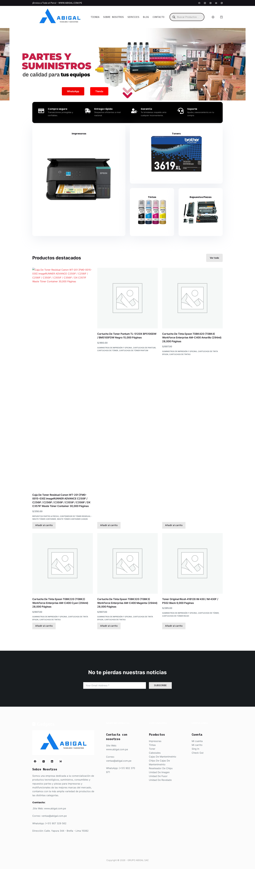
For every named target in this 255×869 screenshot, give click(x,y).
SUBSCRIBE (160, 685)
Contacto (158, 17)
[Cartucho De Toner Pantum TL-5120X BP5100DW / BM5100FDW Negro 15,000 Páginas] (127, 298)
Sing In (195, 748)
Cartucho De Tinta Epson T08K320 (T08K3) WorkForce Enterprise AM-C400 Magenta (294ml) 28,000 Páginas (127, 603)
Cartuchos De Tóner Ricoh (175, 616)
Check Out (197, 752)
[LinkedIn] (52, 761)
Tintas (152, 197)
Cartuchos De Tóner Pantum (133, 350)
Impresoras (79, 133)
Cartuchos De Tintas (180, 354)
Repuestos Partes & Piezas (45, 516)
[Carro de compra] (221, 17)
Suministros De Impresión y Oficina (114, 348)
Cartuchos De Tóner (107, 350)
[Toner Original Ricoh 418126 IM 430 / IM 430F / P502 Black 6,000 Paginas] (192, 563)
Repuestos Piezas (200, 197)
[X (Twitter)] (205, 3)
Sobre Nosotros (113, 17)
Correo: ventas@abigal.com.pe (49, 815)
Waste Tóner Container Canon (72, 519)
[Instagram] (210, 3)
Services (133, 17)
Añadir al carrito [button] (44, 525)
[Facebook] (199, 3)
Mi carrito (197, 744)
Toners (176, 133)
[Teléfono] (222, 3)
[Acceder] (213, 17)
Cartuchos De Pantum (144, 348)
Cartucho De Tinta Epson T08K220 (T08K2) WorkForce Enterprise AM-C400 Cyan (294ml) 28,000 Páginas (60, 603)
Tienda (95, 17)
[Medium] (60, 761)
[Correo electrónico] (216, 3)
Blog (146, 17)
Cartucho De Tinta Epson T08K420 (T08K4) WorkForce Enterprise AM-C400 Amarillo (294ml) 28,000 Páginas (192, 337)
